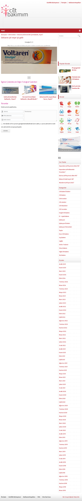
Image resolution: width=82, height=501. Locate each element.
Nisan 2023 (62, 296)
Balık (77, 132)
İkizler (77, 106)
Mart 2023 (62, 299)
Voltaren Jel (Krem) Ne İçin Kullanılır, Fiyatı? (30, 34)
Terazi (62, 123)
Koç (61, 106)
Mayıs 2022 (62, 331)
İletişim (64, 2)
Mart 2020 (62, 423)
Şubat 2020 (62, 427)
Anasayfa (4, 34)
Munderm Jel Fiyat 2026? (66, 182)
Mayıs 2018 (62, 487)
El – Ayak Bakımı (64, 216)
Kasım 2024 (62, 275)
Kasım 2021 (62, 352)
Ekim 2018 (62, 469)
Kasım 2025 (62, 267)
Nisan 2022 (62, 335)
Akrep (69, 123)
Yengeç (61, 115)
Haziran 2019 (63, 448)
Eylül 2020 (62, 402)
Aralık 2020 (62, 391)
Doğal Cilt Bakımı (64, 213)
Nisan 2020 (62, 420)
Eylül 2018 (62, 473)
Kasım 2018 (62, 465)
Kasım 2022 (62, 310)
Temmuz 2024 (63, 282)
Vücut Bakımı (63, 248)
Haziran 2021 (63, 370)
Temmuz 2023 (63, 289)
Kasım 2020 (62, 395)
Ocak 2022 (62, 345)
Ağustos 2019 (63, 441)
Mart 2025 (62, 271)
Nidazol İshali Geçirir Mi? (66, 179)
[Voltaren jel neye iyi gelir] (29, 73)
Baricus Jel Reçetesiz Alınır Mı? (68, 175)
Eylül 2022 (62, 317)
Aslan (69, 115)
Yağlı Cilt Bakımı (64, 251)
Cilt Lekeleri (62, 202)
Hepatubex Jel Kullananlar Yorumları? (67, 171)
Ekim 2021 (62, 356)
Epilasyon (62, 220)
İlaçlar (61, 230)
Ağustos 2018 (63, 476)
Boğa (69, 106)
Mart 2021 (62, 381)
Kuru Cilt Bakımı (64, 234)
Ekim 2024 (62, 278)
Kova (69, 132)
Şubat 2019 (62, 455)
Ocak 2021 (62, 388)
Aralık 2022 (62, 306)
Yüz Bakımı (62, 255)
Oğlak (62, 132)
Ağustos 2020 (63, 405)
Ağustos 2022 (63, 320)
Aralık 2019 (62, 434)
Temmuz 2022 (63, 324)
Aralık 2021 (62, 349)
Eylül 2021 (62, 359)
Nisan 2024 (62, 285)
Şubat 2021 (62, 384)
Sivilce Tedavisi (63, 244)
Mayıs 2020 (62, 416)
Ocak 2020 (62, 430)
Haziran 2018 (63, 483)
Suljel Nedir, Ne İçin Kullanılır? (69, 150)
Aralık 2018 (62, 462)
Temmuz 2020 (63, 409)
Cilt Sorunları (63, 209)
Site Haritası (46, 497)
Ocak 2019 (62, 458)
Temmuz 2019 (63, 444)
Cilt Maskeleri (63, 206)
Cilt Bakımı (62, 195)
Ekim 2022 (62, 313)
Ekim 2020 (62, 398)
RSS (39, 497)
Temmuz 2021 (63, 366)
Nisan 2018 (62, 490)
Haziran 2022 (63, 328)
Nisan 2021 (62, 377)
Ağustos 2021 (63, 363)
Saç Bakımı (62, 237)
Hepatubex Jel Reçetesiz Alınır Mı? (69, 166)
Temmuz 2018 (63, 480)
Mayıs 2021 (62, 374)
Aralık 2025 (62, 264)
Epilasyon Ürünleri (64, 223)
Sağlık (61, 241)
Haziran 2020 (63, 412)
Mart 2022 (62, 338)
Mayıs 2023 (62, 292)
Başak (77, 115)
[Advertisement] (42, 22)
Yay (77, 123)
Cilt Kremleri (12, 34)
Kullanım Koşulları (75, 2)
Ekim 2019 (62, 437)
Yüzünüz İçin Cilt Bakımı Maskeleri (76, 79)
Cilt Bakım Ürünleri (64, 191)
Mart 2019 (62, 451)
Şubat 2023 (62, 303)
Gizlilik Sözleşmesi (53, 2)
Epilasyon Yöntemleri (65, 227)
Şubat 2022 (62, 342)
